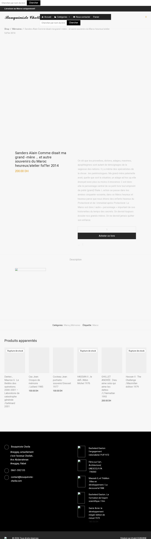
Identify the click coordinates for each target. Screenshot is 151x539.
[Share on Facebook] (86, 244)
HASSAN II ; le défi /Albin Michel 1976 (84, 380)
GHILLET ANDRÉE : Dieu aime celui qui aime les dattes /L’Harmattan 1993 (109, 386)
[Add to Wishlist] (80, 244)
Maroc (67, 325)
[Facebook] (142, 9)
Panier (96, 17)
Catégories (62, 17)
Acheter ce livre (107, 235)
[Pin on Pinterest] (95, 244)
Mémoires (17, 29)
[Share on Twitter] (90, 244)
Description (76, 259)
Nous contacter (83, 17)
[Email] (146, 9)
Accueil (47, 17)
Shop (6, 29)
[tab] (76, 259)
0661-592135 (18, 470)
